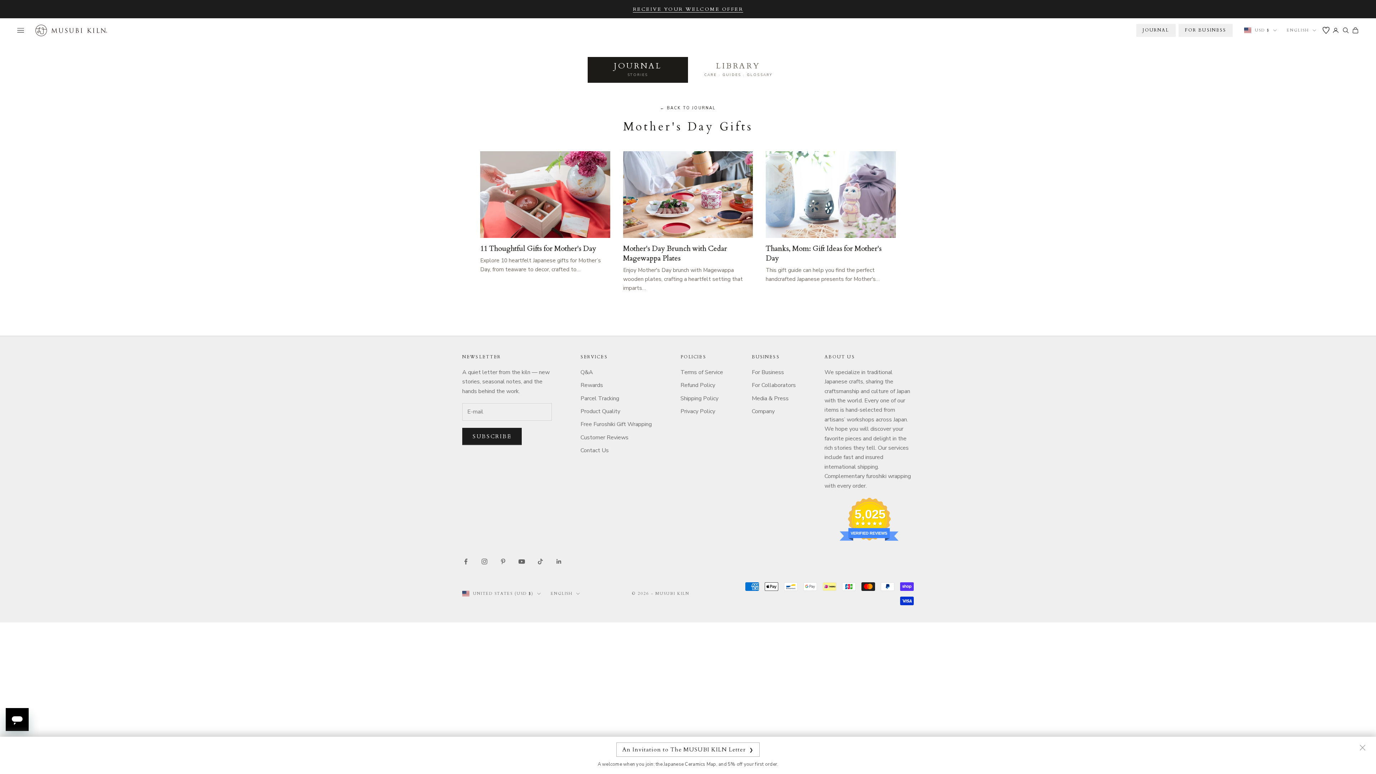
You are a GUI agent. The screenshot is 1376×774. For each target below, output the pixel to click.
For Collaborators (774, 385)
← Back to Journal (688, 108)
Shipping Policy (699, 398)
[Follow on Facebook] (465, 561)
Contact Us (594, 450)
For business (1206, 30)
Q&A (586, 372)
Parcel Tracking (599, 398)
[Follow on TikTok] (540, 561)
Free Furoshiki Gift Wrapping (616, 424)
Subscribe (492, 436)
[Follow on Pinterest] (503, 561)
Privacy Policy (697, 411)
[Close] (1362, 747)
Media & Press (770, 398)
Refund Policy (697, 385)
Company (763, 411)
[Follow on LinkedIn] (559, 561)
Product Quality (600, 411)
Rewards (591, 385)
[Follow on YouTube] (521, 561)
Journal (1156, 30)
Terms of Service (701, 372)
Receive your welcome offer (688, 9)
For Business (768, 372)
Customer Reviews (604, 437)
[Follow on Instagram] (484, 561)
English (1298, 30)
